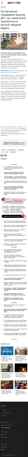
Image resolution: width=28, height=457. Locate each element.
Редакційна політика (6, 425)
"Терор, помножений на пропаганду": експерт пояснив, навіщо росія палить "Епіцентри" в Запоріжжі (14, 188)
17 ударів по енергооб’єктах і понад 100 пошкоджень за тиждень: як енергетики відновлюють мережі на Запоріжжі (14, 316)
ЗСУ (3, 152)
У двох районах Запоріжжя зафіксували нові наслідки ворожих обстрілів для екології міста (15, 265)
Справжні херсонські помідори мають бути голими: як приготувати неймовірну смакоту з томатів (15, 270)
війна (3, 150)
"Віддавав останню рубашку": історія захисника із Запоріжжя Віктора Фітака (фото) (14, 299)
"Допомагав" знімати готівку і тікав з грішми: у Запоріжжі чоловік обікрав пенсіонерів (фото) (15, 325)
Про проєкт (4, 410)
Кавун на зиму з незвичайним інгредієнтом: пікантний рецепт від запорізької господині (15, 221)
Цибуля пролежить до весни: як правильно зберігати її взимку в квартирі (14, 230)
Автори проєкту (5, 422)
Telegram (20, 142)
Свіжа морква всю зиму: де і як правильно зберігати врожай (14, 305)
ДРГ (7, 152)
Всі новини (14, 339)
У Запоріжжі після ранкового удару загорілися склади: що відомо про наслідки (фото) (15, 240)
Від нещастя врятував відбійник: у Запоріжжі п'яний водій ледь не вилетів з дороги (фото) (15, 334)
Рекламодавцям (5, 412)
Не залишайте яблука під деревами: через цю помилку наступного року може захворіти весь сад (15, 182)
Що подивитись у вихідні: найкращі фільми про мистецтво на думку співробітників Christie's (15, 289)
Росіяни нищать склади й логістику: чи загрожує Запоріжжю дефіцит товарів (14, 173)
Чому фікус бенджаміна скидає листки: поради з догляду (15, 261)
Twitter (4, 434)
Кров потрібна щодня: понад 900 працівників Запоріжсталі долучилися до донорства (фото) (15, 310)
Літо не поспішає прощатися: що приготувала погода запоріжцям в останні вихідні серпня (15, 321)
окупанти (21, 150)
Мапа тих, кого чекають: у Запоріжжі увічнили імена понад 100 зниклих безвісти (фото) (15, 226)
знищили (13, 152)
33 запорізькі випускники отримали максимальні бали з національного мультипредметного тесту (13, 251)
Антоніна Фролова (5, 31)
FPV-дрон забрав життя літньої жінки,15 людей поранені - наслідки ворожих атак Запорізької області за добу (15, 284)
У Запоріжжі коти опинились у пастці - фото (15, 275)
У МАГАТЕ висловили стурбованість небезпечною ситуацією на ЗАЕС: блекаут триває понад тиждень (14, 256)
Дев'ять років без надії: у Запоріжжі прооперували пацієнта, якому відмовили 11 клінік (15, 235)
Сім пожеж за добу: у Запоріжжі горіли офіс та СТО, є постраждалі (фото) (15, 244)
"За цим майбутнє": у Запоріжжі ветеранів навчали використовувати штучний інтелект (15, 177)
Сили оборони (11, 150)
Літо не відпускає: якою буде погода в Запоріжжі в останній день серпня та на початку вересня (14, 168)
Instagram (5, 437)
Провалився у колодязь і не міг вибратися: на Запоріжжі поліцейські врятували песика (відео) (15, 193)
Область (3, 7)
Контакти (3, 415)
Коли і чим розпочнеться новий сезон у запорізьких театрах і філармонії (14, 279)
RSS (4, 449)
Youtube (5, 447)
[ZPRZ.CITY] (14, 2)
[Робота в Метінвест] (14, 208)
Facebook (5, 432)
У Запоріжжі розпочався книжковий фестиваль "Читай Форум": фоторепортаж (15, 294)
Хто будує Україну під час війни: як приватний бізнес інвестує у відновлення (15, 329)
